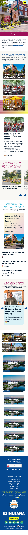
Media (20, 469)
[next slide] (24, 195)
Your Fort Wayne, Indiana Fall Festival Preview (11, 187)
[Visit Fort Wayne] (8, 2)
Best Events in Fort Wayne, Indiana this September (11, 90)
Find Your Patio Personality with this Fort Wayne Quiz (13, 106)
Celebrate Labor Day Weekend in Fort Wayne (13, 76)
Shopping (5, 340)
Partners (14, 469)
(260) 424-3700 (16, 479)
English (12, 466)
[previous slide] (20, 195)
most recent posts (18, 45)
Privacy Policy (8, 472)
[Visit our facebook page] (6, 522)
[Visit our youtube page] (17, 522)
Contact (8, 469)
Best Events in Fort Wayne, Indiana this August (12, 272)
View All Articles (20, 350)
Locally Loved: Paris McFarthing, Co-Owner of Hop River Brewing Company (13, 310)
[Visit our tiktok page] (14, 522)
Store (21, 472)
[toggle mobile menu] (24, 2)
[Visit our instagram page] (10, 522)
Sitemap (16, 472)
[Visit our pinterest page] (21, 522)
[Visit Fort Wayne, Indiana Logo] (14, 460)
